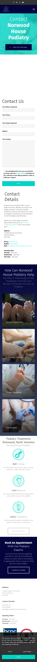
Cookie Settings (27, 651)
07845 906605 (12, 225)
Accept (18, 657)
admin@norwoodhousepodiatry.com (19, 246)
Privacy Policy (21, 173)
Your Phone (6, 115)
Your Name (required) (9, 107)
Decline (10, 651)
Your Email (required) (9, 123)
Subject (4, 131)
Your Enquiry (6, 139)
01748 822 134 (13, 242)
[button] (34, 9)
